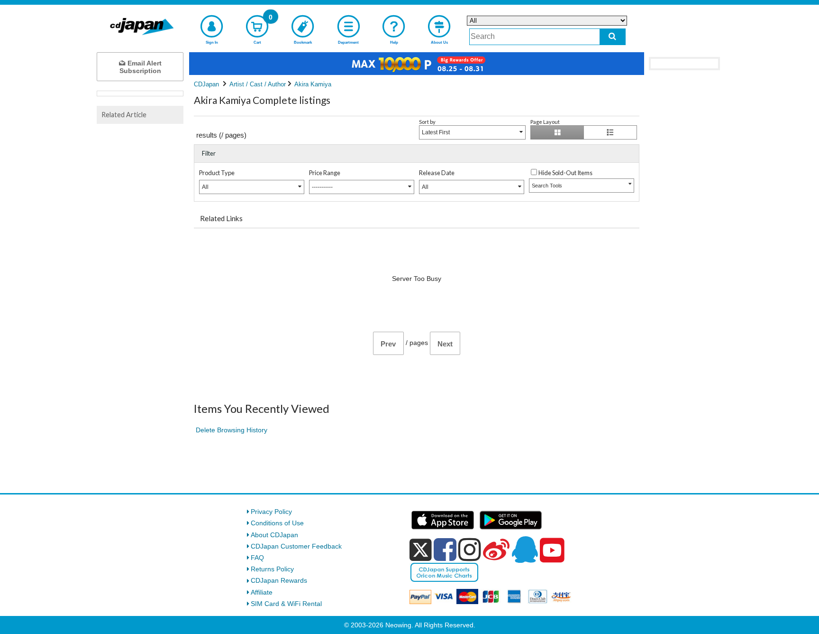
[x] (421, 550)
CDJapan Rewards (279, 580)
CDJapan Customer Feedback (296, 546)
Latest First (436, 132)
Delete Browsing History (231, 430)
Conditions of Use (277, 523)
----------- (322, 187)
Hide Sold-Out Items (565, 173)
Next (445, 344)
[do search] (613, 36)
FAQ (257, 557)
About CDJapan (274, 535)
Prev (388, 344)
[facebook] (445, 549)
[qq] (524, 549)
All (205, 187)
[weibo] (496, 549)
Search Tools (547, 185)
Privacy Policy (271, 511)
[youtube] (552, 550)
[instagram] (469, 549)
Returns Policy (272, 569)
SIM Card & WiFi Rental (286, 603)
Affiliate (262, 592)
